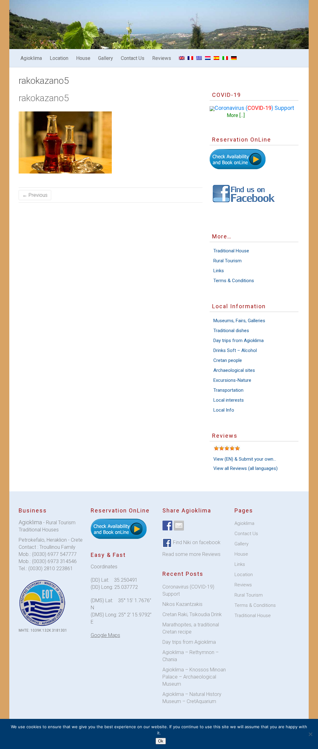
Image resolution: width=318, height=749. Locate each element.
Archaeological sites (234, 370)
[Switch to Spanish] (216, 58)
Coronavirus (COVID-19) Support (188, 590)
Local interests (228, 400)
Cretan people (227, 360)
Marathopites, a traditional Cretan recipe (190, 628)
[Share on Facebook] (167, 525)
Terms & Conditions (233, 280)
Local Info (223, 410)
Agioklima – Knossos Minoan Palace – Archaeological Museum (194, 677)
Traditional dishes (231, 330)
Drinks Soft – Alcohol (235, 350)
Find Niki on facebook (196, 542)
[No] (310, 734)
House (83, 58)
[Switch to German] (234, 58)
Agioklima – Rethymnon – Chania (190, 655)
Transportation (228, 390)
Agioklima (31, 58)
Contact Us (132, 58)
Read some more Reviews (191, 554)
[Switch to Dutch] (208, 58)
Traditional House (231, 251)
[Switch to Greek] (199, 58)
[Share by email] (179, 525)
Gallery (105, 58)
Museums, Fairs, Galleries (239, 320)
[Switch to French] (190, 58)
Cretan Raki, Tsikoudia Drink (192, 614)
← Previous (35, 195)
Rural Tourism (227, 261)
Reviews (161, 58)
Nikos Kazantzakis (182, 604)
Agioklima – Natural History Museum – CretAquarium (191, 697)
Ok (160, 741)
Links (218, 270)
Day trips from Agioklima (238, 340)
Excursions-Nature (232, 380)
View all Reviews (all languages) (245, 468)
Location (59, 58)
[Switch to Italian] (225, 58)
